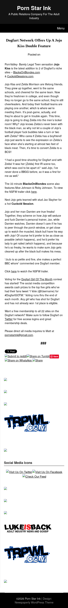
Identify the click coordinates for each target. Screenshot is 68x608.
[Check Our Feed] (34, 476)
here (34, 192)
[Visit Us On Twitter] (19, 472)
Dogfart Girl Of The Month (37, 279)
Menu (61, 28)
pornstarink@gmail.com (19, 335)
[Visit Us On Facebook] (47, 472)
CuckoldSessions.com (20, 76)
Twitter (9, 319)
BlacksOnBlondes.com (26, 72)
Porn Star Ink (34, 8)
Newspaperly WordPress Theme (34, 602)
